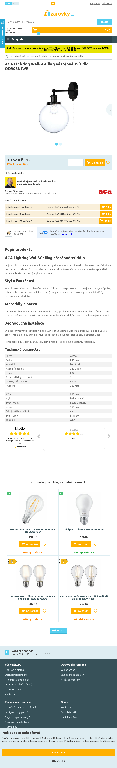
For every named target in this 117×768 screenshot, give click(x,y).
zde (113, 741)
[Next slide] (109, 110)
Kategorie (17, 39)
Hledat (104, 22)
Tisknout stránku (16, 173)
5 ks (108, 214)
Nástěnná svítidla (39, 56)
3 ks (108, 207)
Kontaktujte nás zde (28, 184)
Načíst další (58, 630)
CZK (8, 3)
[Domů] (7, 56)
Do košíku (97, 162)
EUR (15, 3)
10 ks (108, 220)
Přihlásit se (107, 3)
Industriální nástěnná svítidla (68, 56)
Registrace (95, 3)
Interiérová (20, 56)
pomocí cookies (86, 738)
